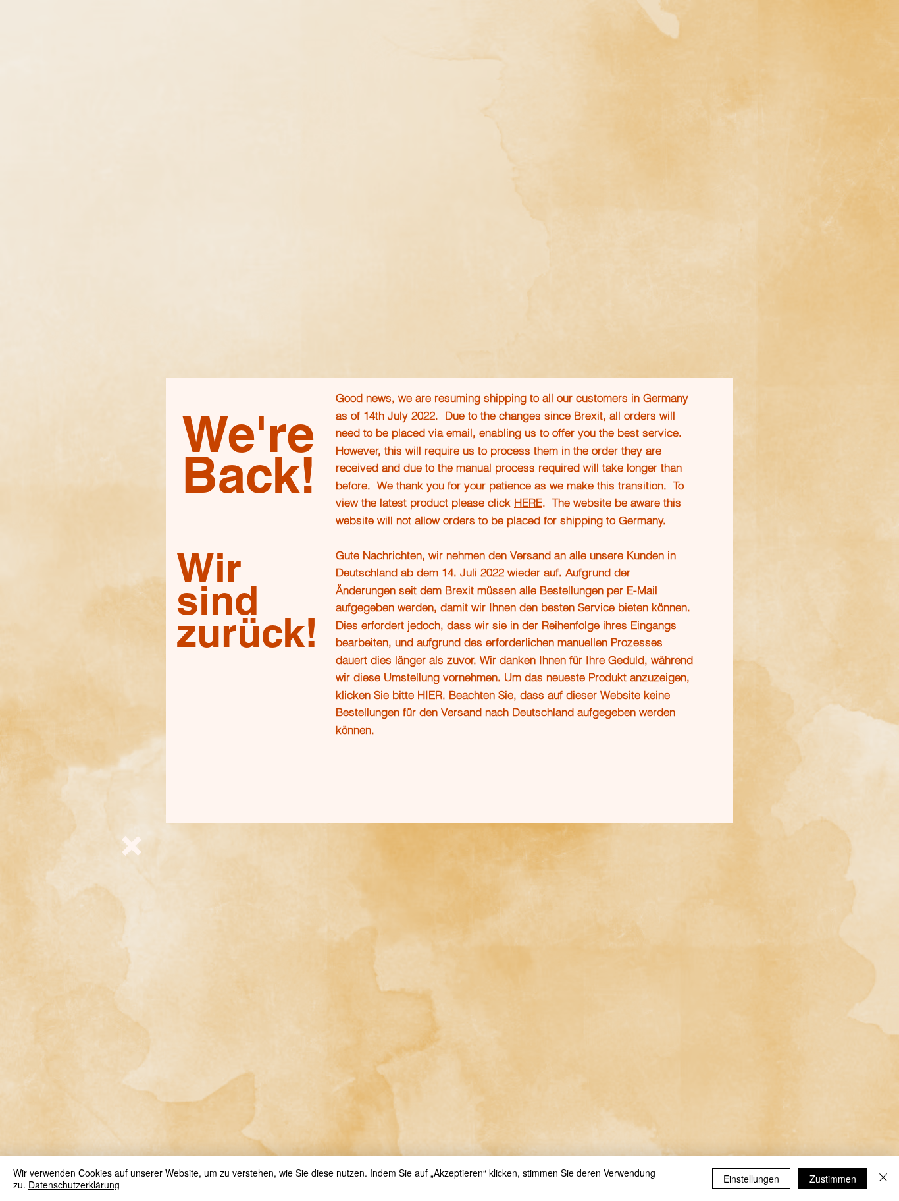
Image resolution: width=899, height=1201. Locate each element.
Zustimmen (832, 1178)
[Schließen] (883, 1178)
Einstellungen (751, 1178)
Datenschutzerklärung (74, 1184)
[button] (131, 846)
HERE (528, 502)
